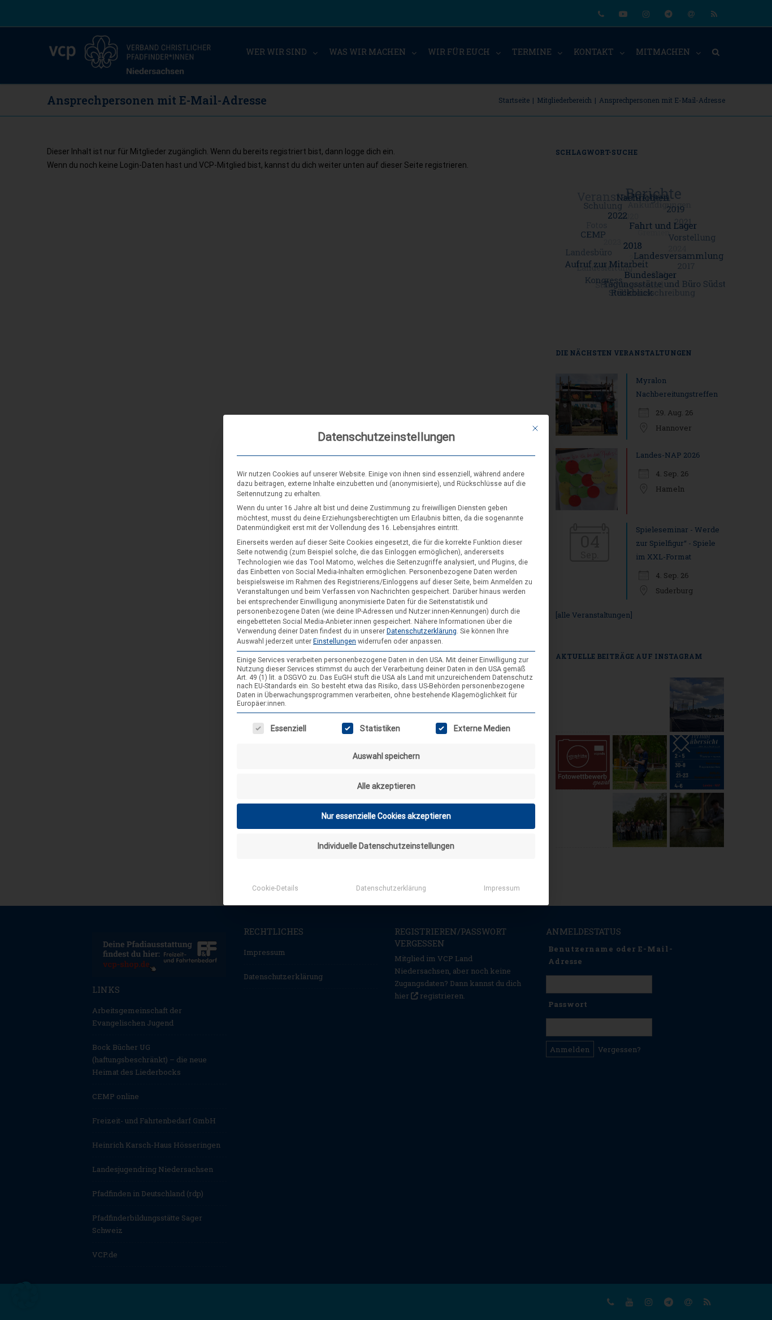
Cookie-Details (275, 888)
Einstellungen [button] (334, 641)
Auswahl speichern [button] (386, 756)
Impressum (502, 888)
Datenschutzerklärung (422, 631)
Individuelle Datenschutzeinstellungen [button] (386, 845)
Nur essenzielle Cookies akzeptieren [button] (386, 815)
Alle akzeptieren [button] (386, 786)
